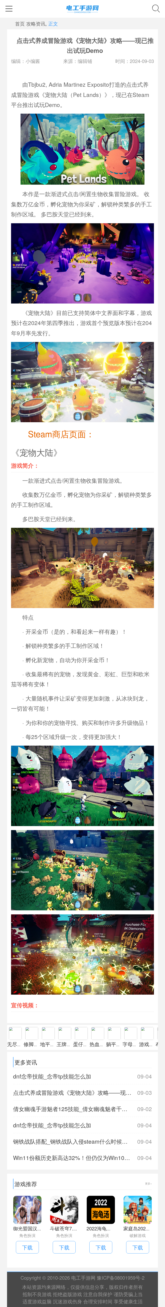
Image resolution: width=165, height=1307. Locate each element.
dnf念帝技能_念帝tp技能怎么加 (82, 1076)
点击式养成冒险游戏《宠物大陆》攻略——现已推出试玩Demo (82, 1092)
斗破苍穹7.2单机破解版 (75, 1228)
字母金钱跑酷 (138, 1044)
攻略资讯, (36, 23)
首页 (20, 23)
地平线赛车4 (54, 1044)
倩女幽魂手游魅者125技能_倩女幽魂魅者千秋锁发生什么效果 (82, 1109)
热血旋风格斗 (105, 1044)
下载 (27, 1247)
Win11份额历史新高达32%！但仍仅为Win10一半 (82, 1158)
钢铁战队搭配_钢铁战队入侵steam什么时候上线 (82, 1141)
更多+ (148, 1183)
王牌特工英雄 (72, 1044)
